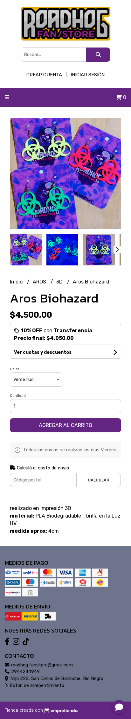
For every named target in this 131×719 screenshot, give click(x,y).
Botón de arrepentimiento (36, 685)
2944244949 (25, 671)
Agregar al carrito (65, 425)
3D (60, 282)
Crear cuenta (44, 75)
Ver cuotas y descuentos (43, 352)
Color (14, 369)
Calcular (98, 480)
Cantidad (18, 396)
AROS (40, 282)
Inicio (17, 282)
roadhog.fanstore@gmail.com (41, 665)
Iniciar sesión (88, 75)
